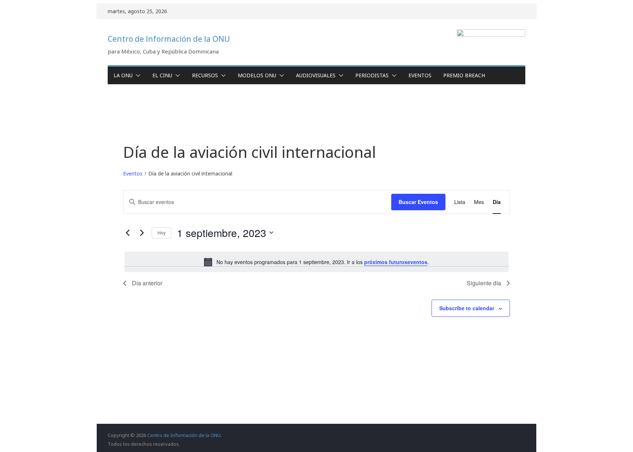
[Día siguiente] (141, 232)
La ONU (123, 75)
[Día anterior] (127, 232)
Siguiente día (484, 283)
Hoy (162, 232)
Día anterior (147, 283)
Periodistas (372, 75)
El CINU (162, 75)
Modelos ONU (257, 75)
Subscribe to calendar (466, 308)
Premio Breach (464, 75)
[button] (137, 75)
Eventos (420, 75)
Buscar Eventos (418, 201)
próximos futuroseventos (395, 262)
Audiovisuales (316, 75)
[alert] (316, 262)
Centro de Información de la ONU (169, 39)
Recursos (205, 75)
